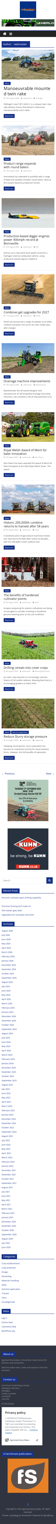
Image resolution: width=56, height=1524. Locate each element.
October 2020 (8, 1230)
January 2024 (7, 1063)
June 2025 (6, 990)
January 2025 (7, 1012)
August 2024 (7, 1033)
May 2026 (6, 943)
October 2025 (8, 973)
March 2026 (7, 952)
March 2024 (7, 1054)
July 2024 (6, 1037)
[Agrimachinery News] (5, 34)
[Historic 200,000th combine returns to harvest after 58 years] (28, 486)
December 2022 (9, 1119)
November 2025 (9, 969)
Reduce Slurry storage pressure (25, 736)
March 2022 (7, 1157)
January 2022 (7, 1166)
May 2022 (6, 1149)
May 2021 (6, 1200)
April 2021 (6, 1204)
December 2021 (9, 1170)
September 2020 (9, 1234)
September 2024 (9, 1029)
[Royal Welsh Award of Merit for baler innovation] (28, 413)
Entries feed (7, 1322)
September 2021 (9, 1183)
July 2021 (6, 1191)
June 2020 (6, 1247)
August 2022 (7, 1136)
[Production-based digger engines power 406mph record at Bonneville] (28, 199)
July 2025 (6, 986)
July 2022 (6, 1140)
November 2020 (9, 1226)
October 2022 (8, 1127)
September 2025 (9, 977)
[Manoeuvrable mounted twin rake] (28, 51)
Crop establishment (11, 1263)
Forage (5, 1272)
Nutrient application (20, 732)
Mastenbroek (41, 385)
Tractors (5, 1293)
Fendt (38, 316)
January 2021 (7, 1217)
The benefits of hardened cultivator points (21, 597)
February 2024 (8, 1059)
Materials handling (10, 1280)
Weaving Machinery (42, 671)
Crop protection (9, 1267)
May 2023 (6, 1097)
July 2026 (6, 935)
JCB (37, 247)
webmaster (27, 98)
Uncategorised (8, 1302)
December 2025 (9, 965)
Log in (4, 1318)
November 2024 (9, 1020)
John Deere (39, 457)
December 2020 (9, 1221)
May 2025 (6, 995)
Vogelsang (39, 740)
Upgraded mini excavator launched (18, 914)
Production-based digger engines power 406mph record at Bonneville (26, 239)
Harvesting (6, 1276)
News (7, 83)
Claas (37, 530)
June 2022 (6, 1144)
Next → (50, 773)
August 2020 (7, 1238)
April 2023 (6, 1102)
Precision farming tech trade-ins (17, 906)
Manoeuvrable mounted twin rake (27, 90)
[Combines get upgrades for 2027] (28, 275)
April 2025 (6, 999)
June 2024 (6, 1042)
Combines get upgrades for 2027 (27, 312)
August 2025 (7, 982)
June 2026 (6, 939)
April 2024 (6, 1050)
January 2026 (7, 960)
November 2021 (9, 1174)
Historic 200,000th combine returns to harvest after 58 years (26, 524)
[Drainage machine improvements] (28, 344)
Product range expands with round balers (20, 165)
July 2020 (6, 1243)
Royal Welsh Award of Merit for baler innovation (25, 452)
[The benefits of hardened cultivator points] (28, 558)
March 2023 (7, 1106)
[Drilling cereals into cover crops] (28, 631)
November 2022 (9, 1123)
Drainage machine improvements (27, 381)
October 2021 (8, 1179)
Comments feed (9, 1326)
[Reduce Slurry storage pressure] (28, 700)
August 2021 (7, 1187)
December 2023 (9, 1067)
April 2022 (6, 1153)
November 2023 (9, 1072)
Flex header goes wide (12, 910)
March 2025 (7, 1003)
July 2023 (6, 1089)
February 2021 (8, 1213)
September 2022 (9, 1131)
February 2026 (8, 956)
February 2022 (8, 1161)
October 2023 (8, 1076)
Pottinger (39, 98)
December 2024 (9, 1016)
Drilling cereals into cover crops (26, 667)
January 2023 (7, 1114)
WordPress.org (8, 1331)
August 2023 (7, 1084)
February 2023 (8, 1110)
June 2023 (6, 1093)
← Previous (8, 773)
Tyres (4, 1297)
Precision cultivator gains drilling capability (21, 897)
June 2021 (6, 1196)
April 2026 (6, 948)
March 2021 (7, 1208)
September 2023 (9, 1080)
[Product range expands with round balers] (28, 127)
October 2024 (8, 1025)
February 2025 (8, 1007)
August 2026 (7, 930)
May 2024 (6, 1046)
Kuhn (37, 602)
